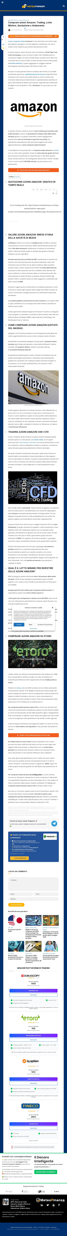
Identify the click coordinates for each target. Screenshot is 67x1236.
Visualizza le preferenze (45, 624)
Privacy (35, 1227)
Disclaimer (54, 1227)
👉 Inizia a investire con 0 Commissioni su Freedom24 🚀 (33, 36)
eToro (56, 150)
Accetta (19, 624)
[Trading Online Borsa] (50, 1200)
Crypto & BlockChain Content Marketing (21, 1227)
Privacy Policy (33, 628)
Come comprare (16, 41)
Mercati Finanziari (24, 20)
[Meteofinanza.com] (33, 6)
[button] (52, 607)
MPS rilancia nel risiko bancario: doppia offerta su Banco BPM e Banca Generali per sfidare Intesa (20, 1205)
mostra (16, 177)
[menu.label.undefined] (56, 190)
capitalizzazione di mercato (35, 74)
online (38, 440)
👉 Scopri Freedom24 (19, 858)
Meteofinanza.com (13, 20)
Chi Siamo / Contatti (44, 1227)
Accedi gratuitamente (45, 1172)
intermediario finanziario (28, 442)
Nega (30, 624)
